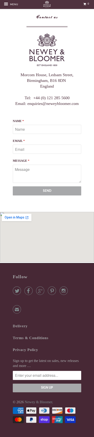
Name (18, 121)
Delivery (20, 326)
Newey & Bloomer (38, 402)
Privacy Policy (25, 350)
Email (19, 141)
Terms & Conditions (30, 338)
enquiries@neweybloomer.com (53, 103)
